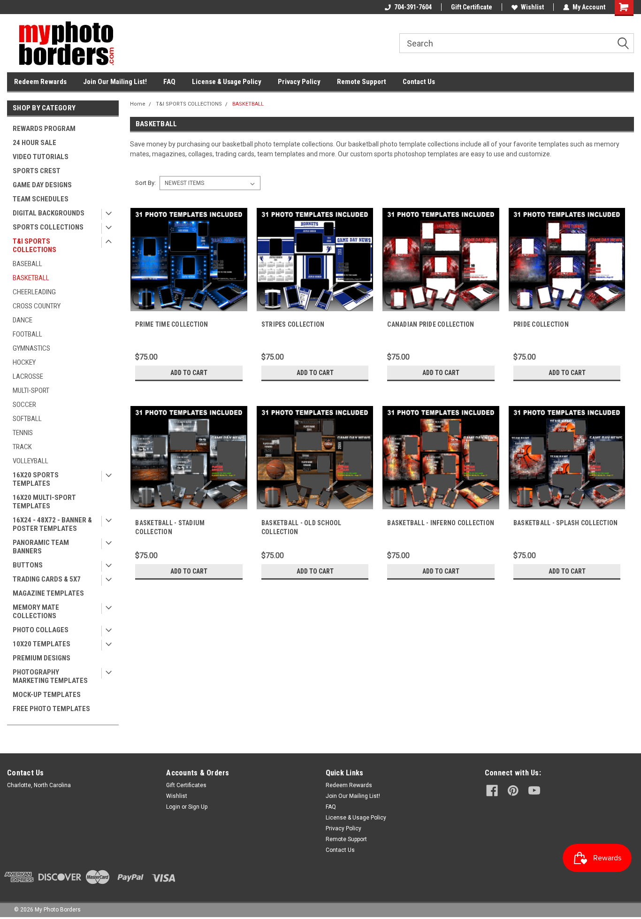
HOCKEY (24, 362)
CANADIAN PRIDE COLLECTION (430, 324)
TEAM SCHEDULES (41, 199)
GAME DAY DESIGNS (42, 185)
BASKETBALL (31, 278)
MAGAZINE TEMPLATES (48, 593)
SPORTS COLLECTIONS (48, 227)
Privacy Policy (299, 81)
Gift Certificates (186, 785)
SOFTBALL (27, 418)
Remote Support (361, 81)
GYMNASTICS (31, 348)
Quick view (189, 310)
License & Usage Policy (226, 81)
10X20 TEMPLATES (41, 644)
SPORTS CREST (37, 171)
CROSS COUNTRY (37, 306)
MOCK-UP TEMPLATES (47, 694)
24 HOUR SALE (34, 142)
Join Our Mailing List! (115, 81)
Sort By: (145, 182)
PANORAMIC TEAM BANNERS (41, 546)
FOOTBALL (27, 334)
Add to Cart (188, 372)
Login (173, 807)
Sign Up (197, 807)
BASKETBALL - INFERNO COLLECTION (440, 523)
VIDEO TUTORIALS (41, 157)
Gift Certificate (471, 7)
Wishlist (532, 7)
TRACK (22, 447)
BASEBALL (27, 264)
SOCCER (24, 404)
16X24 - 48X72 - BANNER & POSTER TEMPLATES (52, 524)
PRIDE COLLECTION (541, 324)
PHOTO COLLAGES (41, 630)
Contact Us (419, 81)
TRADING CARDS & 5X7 (47, 579)
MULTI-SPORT (31, 390)
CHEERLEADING (34, 292)
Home (137, 104)
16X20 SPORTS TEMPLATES (36, 479)
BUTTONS (28, 565)
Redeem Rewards (40, 81)
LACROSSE (28, 376)
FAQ (169, 81)
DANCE (22, 320)
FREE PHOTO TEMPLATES (51, 709)
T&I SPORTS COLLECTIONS (34, 245)
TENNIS (23, 433)
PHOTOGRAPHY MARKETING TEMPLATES (50, 676)
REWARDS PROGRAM (44, 128)
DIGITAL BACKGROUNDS (48, 213)
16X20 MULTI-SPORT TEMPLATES (44, 501)
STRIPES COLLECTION (293, 324)
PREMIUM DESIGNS (41, 658)
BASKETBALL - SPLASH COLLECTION (565, 523)
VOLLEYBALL (30, 461)
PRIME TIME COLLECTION (171, 324)
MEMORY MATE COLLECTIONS (36, 611)
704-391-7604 (413, 7)
